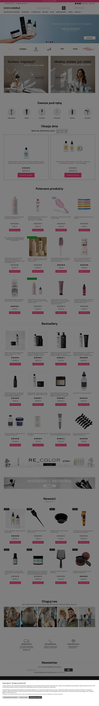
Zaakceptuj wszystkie (35, 697)
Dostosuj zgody (24, 697)
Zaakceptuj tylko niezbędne (10, 697)
